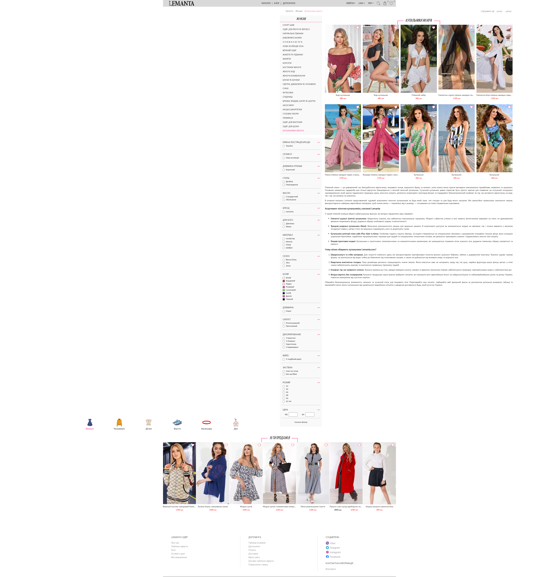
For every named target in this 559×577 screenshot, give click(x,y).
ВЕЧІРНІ (289, 182)
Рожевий (290, 287)
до (303, 414)
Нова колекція (292, 158)
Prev (327, 26)
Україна (289, 146)
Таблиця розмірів (257, 542)
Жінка (288, 227)
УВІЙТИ (351, 3)
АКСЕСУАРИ (288, 105)
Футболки (288, 92)
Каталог (266, 3)
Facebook (335, 556)
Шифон (289, 248)
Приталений (291, 326)
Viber (333, 543)
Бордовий (290, 281)
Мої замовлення (179, 557)
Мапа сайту (254, 557)
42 (287, 386)
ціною (499, 11)
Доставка (253, 553)
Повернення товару (258, 564)
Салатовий (291, 290)
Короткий (290, 170)
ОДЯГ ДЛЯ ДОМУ (291, 126)
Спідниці (287, 96)
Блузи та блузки (291, 79)
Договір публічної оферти (261, 561)
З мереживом (292, 347)
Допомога (289, 3)
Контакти (331, 568)
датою (508, 11)
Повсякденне (292, 185)
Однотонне (291, 344)
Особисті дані (178, 553)
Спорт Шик (288, 25)
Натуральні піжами (293, 33)
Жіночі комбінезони (294, 75)
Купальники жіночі (293, 130)
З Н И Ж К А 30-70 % (292, 41)
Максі (288, 311)
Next (358, 26)
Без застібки (291, 374)
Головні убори (291, 113)
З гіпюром (290, 341)
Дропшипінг (254, 546)
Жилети (287, 58)
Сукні (285, 88)
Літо (288, 263)
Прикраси (288, 117)
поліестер (290, 239)
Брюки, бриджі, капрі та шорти (299, 101)
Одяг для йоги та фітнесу (296, 29)
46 (287, 392)
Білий (288, 278)
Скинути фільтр (300, 422)
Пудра (288, 284)
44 (287, 389)
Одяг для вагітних (292, 122)
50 (287, 398)
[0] (391, 4)
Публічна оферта (179, 546)
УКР (371, 3)
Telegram (335, 547)
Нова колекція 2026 (293, 46)
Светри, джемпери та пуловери (299, 84)
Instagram (335, 552)
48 (287, 395)
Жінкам (298, 10)
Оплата (252, 550)
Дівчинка (290, 224)
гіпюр (288, 245)
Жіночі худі (289, 71)
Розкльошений (293, 323)
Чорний (289, 299)
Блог (277, 3)
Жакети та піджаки (293, 54)
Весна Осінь (291, 260)
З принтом (291, 338)
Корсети (287, 63)
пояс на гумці (292, 371)
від (286, 414)
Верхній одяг (290, 50)
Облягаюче (291, 200)
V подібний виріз (293, 359)
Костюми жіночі (292, 67)
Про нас (175, 542)
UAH (362, 3)
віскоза (289, 242)
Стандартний (292, 197)
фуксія (289, 296)
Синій (288, 293)
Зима (288, 266)
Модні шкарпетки (292, 109)
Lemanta (289, 212)
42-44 (288, 401)
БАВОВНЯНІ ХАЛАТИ (292, 37)
